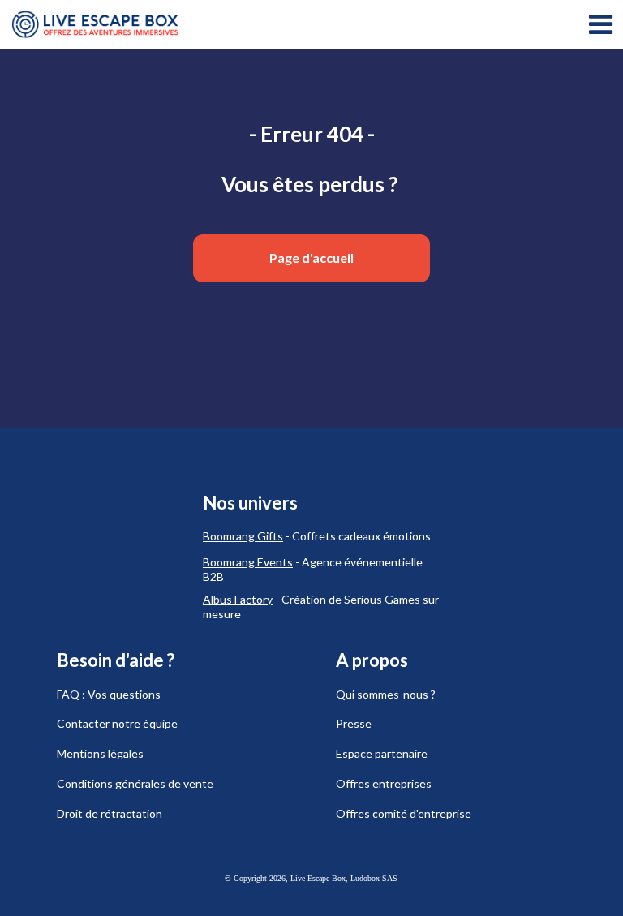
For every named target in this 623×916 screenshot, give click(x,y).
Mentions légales (100, 753)
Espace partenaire (382, 753)
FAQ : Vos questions (109, 694)
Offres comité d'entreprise (403, 813)
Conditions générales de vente (135, 783)
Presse (354, 723)
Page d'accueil (311, 257)
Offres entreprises (384, 783)
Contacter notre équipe (117, 723)
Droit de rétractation (109, 813)
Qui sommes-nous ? (386, 694)
